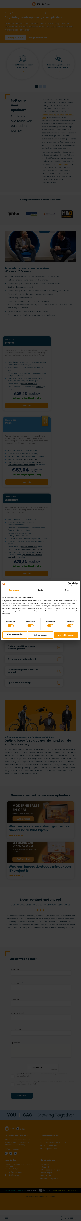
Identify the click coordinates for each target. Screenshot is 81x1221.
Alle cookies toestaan (66, 635)
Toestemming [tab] (14, 590)
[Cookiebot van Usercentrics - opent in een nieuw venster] (69, 584)
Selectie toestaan (40, 635)
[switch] (31, 625)
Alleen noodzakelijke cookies (14, 635)
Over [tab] (67, 590)
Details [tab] (40, 590)
